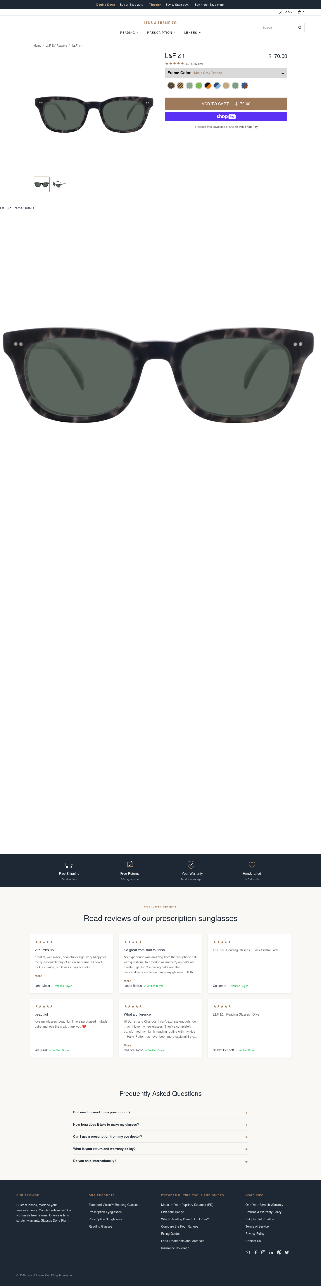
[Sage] (189, 85)
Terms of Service (257, 1226)
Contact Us (253, 1241)
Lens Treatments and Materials (182, 1241)
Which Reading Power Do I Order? (185, 1219)
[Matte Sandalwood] (226, 85)
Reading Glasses (100, 1226)
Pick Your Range (172, 1212)
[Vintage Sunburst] (208, 85)
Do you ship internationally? (94, 1160)
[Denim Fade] (217, 85)
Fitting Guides (170, 1233)
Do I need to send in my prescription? (101, 1112)
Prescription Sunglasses (105, 1219)
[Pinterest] (279, 1252)
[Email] (247, 1252)
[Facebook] (255, 1252)
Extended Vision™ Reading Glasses (113, 1204)
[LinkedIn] (271, 1252)
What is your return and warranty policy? (104, 1148)
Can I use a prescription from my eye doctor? (107, 1136)
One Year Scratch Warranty (264, 1204)
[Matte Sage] (235, 85)
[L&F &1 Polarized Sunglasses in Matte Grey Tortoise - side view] (59, 184)
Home (37, 45)
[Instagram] (263, 1252)
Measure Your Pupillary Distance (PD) (187, 1204)
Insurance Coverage (175, 1248)
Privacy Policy (254, 1233)
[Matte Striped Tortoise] (180, 85)
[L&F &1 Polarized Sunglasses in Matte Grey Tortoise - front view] (42, 184)
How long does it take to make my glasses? (106, 1124)
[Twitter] (287, 1252)
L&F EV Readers (56, 45)
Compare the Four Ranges (179, 1226)
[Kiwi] (198, 85)
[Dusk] (244, 85)
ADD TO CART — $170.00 (226, 103)
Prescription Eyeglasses (105, 1212)
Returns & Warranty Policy (263, 1212)
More (38, 976)
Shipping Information (259, 1219)
